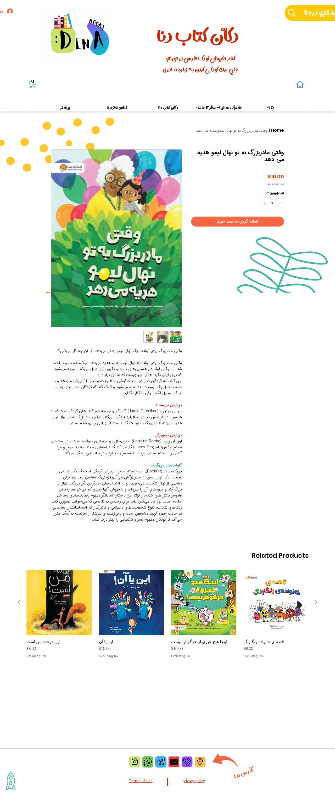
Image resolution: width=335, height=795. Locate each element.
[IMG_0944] (187, 762)
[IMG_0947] (134, 762)
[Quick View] (276, 602)
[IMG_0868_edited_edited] (147, 762)
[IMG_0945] (200, 762)
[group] (167, 616)
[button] (33, 84)
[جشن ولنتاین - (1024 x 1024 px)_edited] (174, 762)
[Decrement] (279, 203)
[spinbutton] (272, 203)
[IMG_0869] (160, 762)
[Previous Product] (316, 602)
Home (277, 130)
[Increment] (264, 203)
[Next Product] (19, 602)
